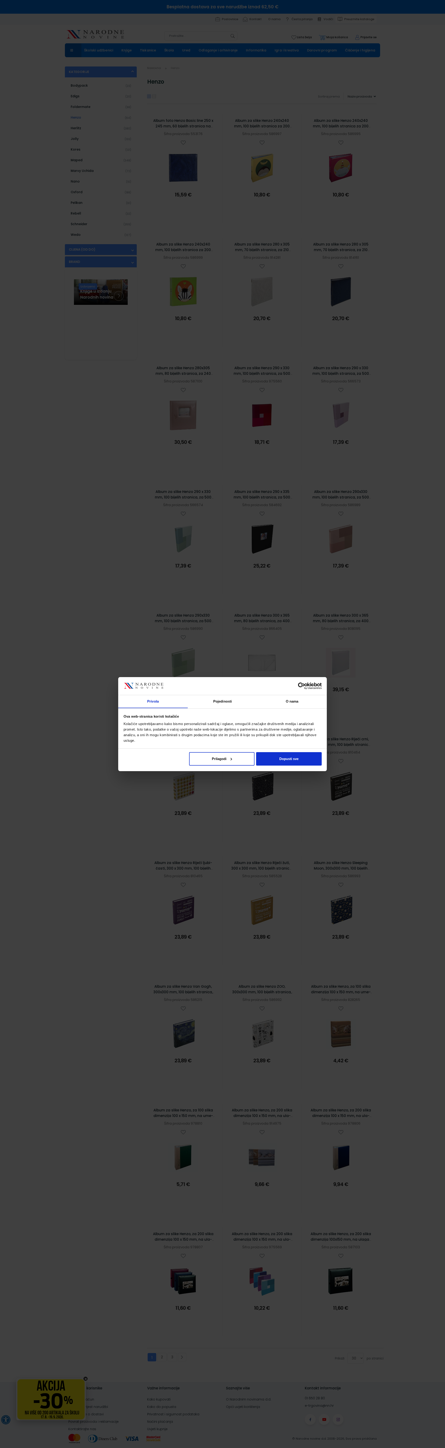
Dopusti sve (289, 759)
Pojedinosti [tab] (222, 701)
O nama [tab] (292, 701)
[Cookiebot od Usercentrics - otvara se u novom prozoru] (301, 685)
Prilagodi (219, 759)
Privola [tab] (153, 701)
